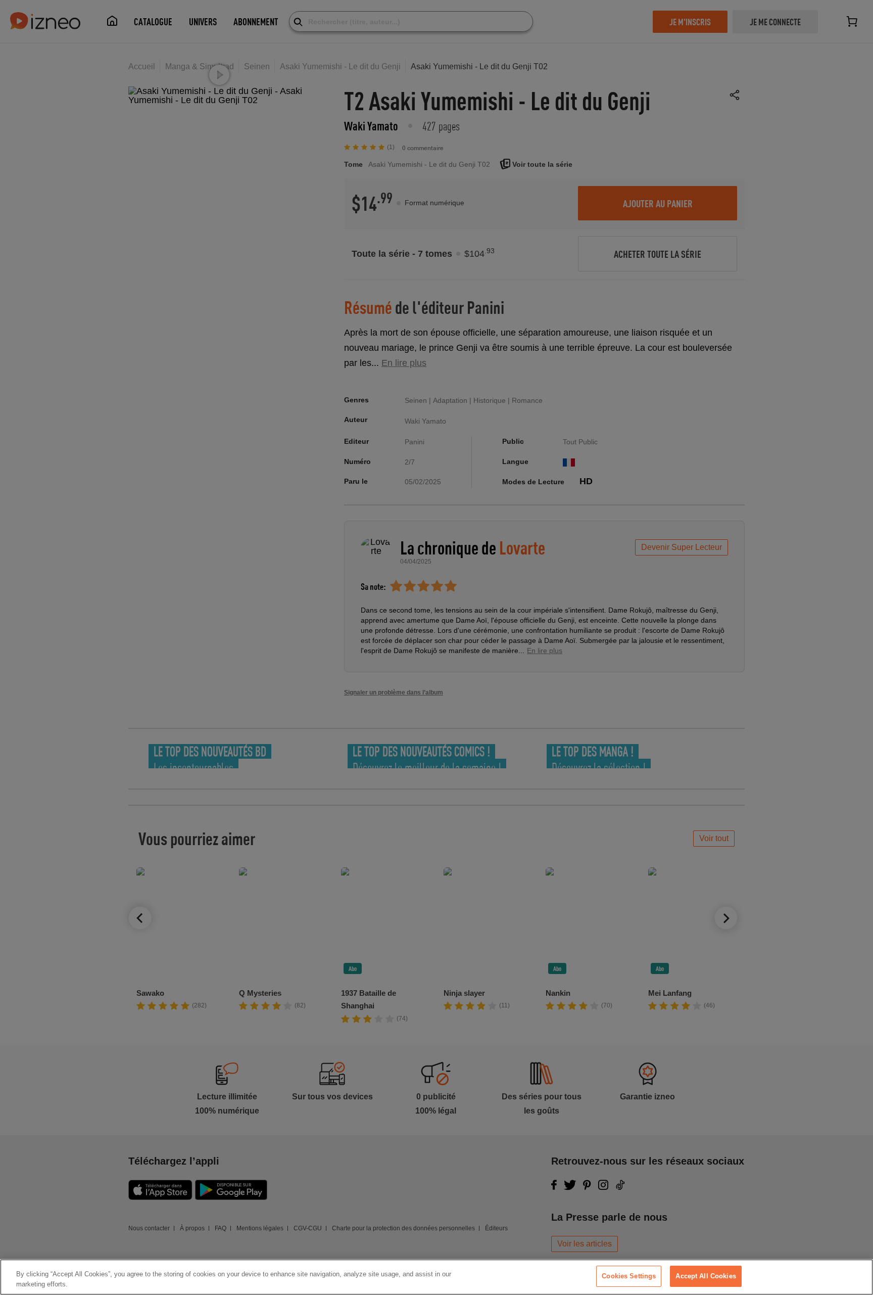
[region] (436, 1277)
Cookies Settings (629, 1276)
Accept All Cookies (705, 1276)
